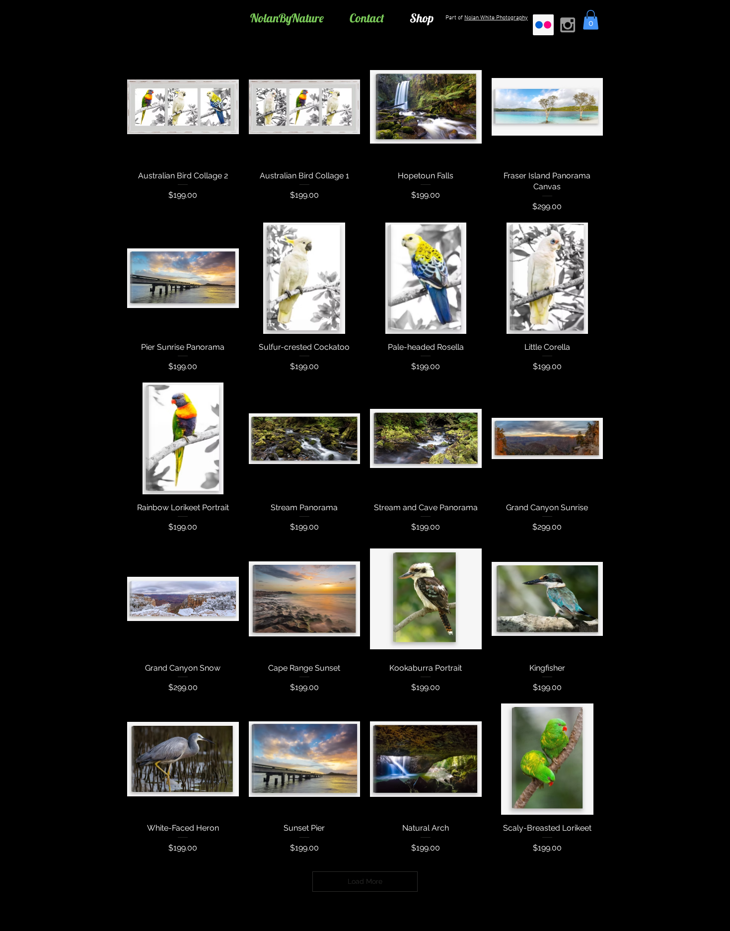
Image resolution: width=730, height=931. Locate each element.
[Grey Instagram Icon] (567, 24)
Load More (365, 881)
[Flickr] (543, 24)
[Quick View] (183, 106)
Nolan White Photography (496, 17)
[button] (591, 19)
